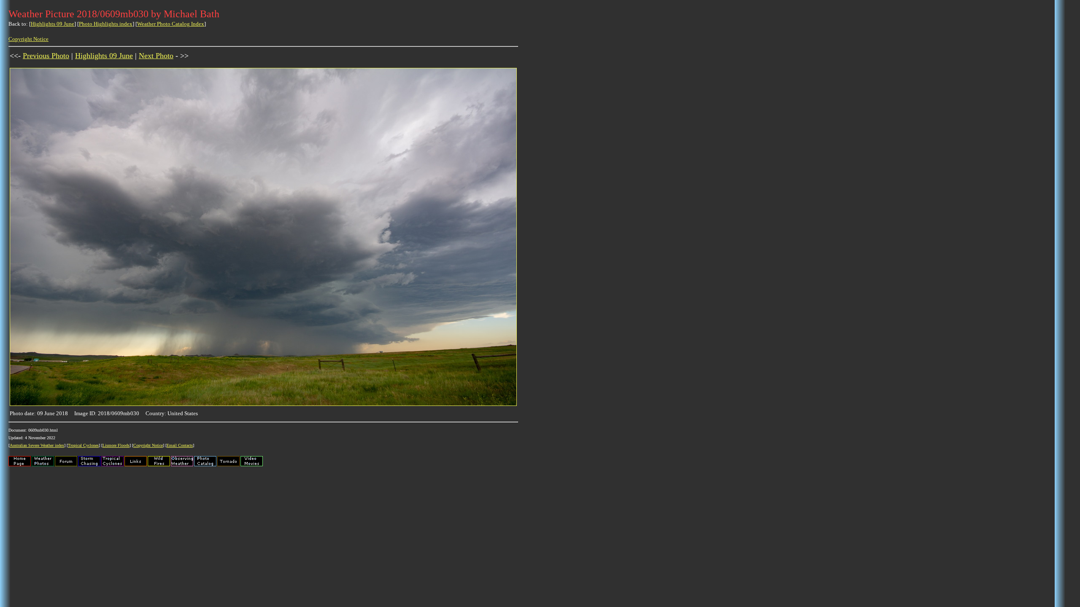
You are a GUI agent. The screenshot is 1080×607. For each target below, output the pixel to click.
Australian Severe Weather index (37, 445)
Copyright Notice (28, 39)
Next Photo (156, 55)
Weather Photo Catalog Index (170, 24)
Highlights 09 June (52, 24)
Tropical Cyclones (83, 445)
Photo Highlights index (105, 24)
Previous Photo (46, 55)
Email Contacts (180, 445)
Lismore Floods (116, 445)
